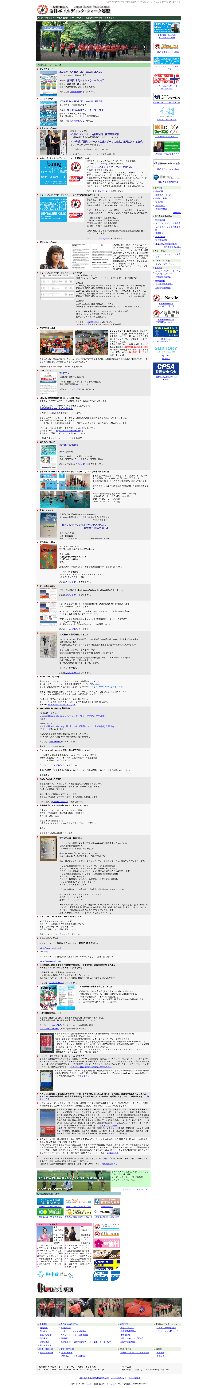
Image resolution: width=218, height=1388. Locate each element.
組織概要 (159, 191)
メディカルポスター (108, 1125)
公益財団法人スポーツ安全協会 (166, 102)
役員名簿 (159, 202)
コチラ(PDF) (76, 91)
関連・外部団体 (46, 1349)
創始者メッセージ (163, 195)
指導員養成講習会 (163, 277)
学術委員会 (160, 220)
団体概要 (83, 1378)
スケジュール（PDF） (49, 1028)
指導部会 (159, 233)
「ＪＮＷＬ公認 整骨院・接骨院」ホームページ (91, 1067)
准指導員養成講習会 (164, 284)
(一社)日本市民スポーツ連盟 (167, 52)
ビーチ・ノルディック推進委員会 (134, 1352)
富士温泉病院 (107, 1206)
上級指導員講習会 (163, 288)
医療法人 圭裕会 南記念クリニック (78, 1217)
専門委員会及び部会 (172, 247)
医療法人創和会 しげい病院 (107, 1217)
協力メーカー (67, 1352)
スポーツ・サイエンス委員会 (167, 223)
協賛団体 (65, 1356)
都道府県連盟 (161, 209)
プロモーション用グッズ (167, 1331)
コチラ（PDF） (56, 765)
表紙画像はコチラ (109, 1164)
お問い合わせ (134, 1378)
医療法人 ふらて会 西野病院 (50, 1217)
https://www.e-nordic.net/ (50, 948)
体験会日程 (160, 281)
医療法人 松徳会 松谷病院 (50, 1206)
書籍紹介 (160, 1356)
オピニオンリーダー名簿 (166, 244)
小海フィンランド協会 (166, 119)
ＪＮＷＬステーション (165, 264)
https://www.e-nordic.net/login (69, 430)
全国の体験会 (53, 28)
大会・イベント (127, 1328)
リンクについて (117, 1378)
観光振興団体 (79, 1356)
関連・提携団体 (46, 1352)
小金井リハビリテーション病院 (78, 1207)
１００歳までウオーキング (166, 136)
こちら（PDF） (72, 582)
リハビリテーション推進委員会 (74, 1335)
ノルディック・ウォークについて (135, 1189)
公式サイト (62, 934)
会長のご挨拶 (161, 198)
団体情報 (177, 213)
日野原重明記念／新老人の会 (166, 154)
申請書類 (160, 1352)
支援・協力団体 (67, 1349)
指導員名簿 (160, 237)
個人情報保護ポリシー (99, 1378)
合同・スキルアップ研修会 (132, 1338)
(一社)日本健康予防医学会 (167, 182)
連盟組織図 (160, 205)
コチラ (79, 823)
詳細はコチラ (83, 1076)
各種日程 (158, 268)
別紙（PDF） (55, 741)
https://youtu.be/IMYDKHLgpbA (61, 704)
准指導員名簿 (161, 240)
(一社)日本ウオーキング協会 (167, 169)
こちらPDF (81, 464)
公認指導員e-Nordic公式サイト (56, 408)
